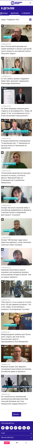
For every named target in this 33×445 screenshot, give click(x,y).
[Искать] (26, 442)
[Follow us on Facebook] (3, 428)
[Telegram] (16, 442)
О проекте (26, 13)
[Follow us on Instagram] (15, 428)
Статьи (5, 13)
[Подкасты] (28, 428)
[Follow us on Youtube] (11, 428)
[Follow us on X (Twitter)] (7, 428)
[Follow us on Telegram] (20, 428)
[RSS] (24, 428)
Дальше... (16, 414)
